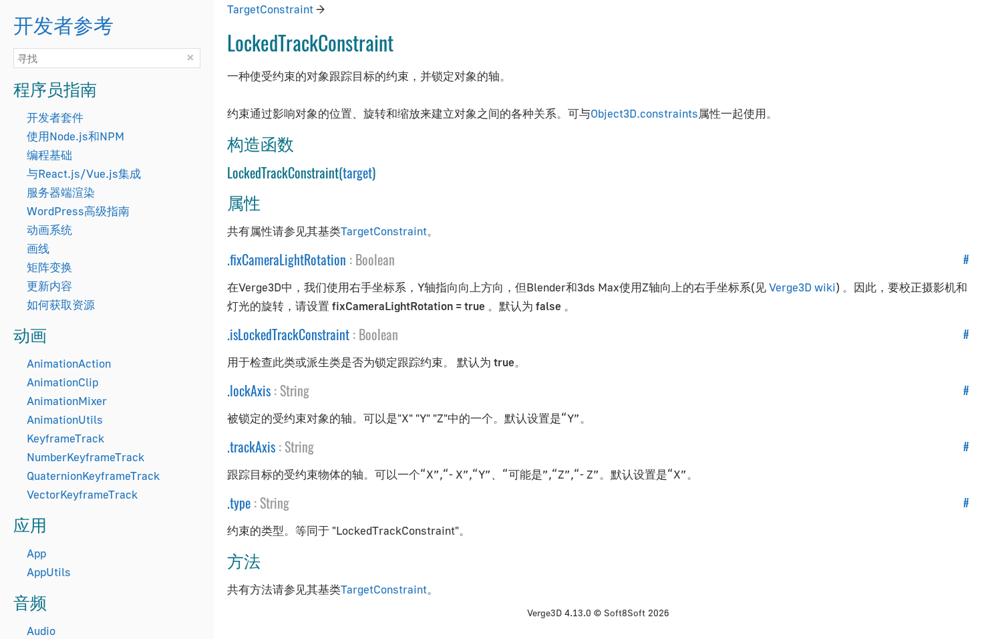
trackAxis (252, 446)
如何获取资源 (61, 304)
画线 (38, 248)
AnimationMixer (67, 401)
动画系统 (49, 230)
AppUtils (49, 572)
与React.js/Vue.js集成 (84, 173)
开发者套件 (55, 117)
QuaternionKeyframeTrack (93, 476)
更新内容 (49, 286)
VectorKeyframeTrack (82, 494)
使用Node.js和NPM (75, 136)
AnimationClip (62, 382)
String (294, 390)
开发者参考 (63, 24)
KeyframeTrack (65, 438)
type (240, 503)
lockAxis (250, 390)
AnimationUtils (65, 419)
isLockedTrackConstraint (289, 334)
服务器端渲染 (61, 192)
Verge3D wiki (802, 287)
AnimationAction (69, 363)
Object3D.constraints (644, 113)
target (357, 172)
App (36, 553)
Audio (41, 631)
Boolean (375, 259)
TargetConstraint (270, 9)
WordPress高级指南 (78, 211)
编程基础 (49, 155)
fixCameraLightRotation (288, 259)
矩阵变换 (49, 267)
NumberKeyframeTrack (85, 457)
